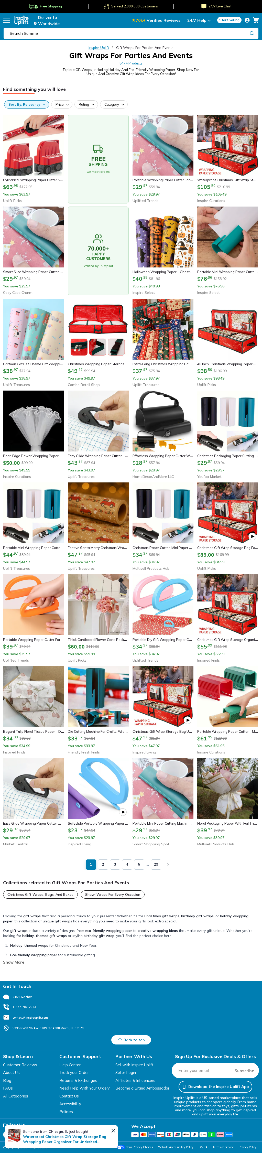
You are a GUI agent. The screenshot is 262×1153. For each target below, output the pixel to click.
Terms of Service (223, 1147)
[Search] (251, 33)
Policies (66, 1111)
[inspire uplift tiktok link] (90, 1134)
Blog (7, 1080)
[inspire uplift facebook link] (7, 1134)
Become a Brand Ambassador (142, 1088)
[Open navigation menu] (6, 20)
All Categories (15, 1096)
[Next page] (168, 864)
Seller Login (125, 1072)
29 (156, 864)
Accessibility (70, 1103)
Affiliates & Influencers (135, 1080)
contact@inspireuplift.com (30, 1017)
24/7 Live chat (22, 997)
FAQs (8, 1088)
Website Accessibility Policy (175, 1147)
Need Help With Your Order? (84, 1088)
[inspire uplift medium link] (48, 1134)
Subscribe (244, 1070)
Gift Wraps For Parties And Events (144, 47)
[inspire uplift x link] (21, 1134)
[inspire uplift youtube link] (62, 1134)
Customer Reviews (20, 1064)
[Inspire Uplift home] (21, 20)
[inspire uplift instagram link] (34, 1134)
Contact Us (69, 1096)
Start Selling (229, 20)
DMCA (203, 1147)
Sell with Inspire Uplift (134, 1064)
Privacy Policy (247, 1147)
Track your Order (74, 1072)
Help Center (70, 1064)
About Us (11, 1072)
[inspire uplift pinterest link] (76, 1134)
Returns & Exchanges (78, 1080)
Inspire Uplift (99, 47)
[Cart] (256, 20)
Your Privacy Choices (139, 1147)
